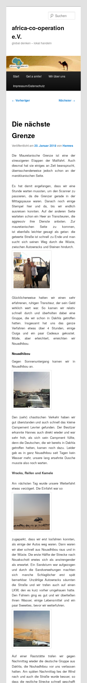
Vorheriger (21, 100)
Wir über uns (57, 76)
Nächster (67, 100)
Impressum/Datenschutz (29, 86)
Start (16, 76)
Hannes (68, 145)
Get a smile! (34, 76)
